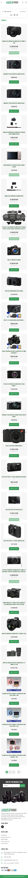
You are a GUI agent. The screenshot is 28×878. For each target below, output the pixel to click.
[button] (22, 2)
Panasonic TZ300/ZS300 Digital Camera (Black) (14, 103)
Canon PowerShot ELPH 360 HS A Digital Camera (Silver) (14, 166)
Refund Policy (4, 839)
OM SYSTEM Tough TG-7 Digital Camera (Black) (14, 541)
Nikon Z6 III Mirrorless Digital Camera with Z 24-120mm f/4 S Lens (14, 663)
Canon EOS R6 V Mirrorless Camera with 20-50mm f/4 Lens (14, 42)
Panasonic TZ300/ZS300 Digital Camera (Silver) (14, 74)
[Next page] (21, 772)
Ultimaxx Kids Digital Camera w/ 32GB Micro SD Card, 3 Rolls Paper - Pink (14, 694)
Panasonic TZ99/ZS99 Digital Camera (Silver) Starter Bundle (14, 415)
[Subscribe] (22, 785)
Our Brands (4, 835)
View (11, 15)
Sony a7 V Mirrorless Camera (14, 260)
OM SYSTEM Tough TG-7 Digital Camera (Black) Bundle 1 (14, 477)
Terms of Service (5, 841)
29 (18, 772)
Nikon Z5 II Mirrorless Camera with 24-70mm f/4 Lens (14, 633)
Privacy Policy (4, 843)
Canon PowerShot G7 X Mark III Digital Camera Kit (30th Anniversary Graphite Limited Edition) (14, 603)
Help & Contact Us (5, 837)
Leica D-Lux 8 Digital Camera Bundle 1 (14, 446)
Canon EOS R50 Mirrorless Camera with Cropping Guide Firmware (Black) (14, 133)
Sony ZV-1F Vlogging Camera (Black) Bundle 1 (14, 320)
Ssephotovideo (11, 876)
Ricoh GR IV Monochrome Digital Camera (14, 291)
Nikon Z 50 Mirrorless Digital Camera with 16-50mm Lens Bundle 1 (14, 352)
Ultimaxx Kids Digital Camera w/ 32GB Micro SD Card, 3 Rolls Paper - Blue (14, 725)
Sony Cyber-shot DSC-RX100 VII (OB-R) (14, 509)
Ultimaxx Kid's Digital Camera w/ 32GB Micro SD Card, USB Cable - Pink (14, 756)
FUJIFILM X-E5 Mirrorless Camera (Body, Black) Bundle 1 (14, 385)
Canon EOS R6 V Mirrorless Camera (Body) (14, 196)
